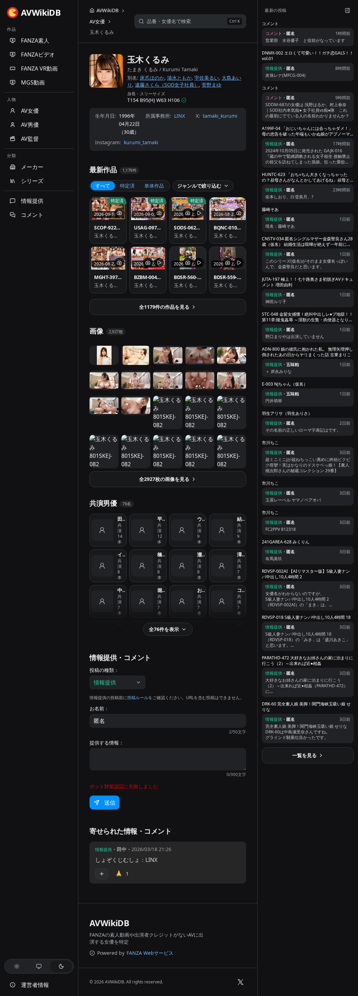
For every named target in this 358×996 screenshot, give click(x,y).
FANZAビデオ (38, 54)
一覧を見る (304, 755)
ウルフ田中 (201, 518)
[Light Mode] (17, 966)
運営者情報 (35, 985)
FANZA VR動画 (39, 68)
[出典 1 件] (183, 100)
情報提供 (32, 201)
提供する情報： (107, 742)
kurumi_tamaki (141, 142)
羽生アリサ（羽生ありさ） (287, 413)
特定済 (127, 185)
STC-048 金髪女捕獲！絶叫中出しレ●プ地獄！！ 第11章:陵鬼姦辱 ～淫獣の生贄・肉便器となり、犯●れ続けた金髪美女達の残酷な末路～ (307, 317)
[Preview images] (119, 213)
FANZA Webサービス (150, 953)
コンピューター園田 (241, 590)
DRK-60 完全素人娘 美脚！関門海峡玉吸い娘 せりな (306, 706)
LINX (179, 115)
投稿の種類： (104, 670)
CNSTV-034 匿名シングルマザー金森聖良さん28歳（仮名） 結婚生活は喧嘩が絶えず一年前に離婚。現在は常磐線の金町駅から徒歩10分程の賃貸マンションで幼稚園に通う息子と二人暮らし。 (307, 241)
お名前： (99, 708)
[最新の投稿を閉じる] (347, 10)
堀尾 (161, 590)
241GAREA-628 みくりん (285, 542)
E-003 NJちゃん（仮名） (285, 384)
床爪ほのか (152, 77)
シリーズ (32, 181)
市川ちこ (270, 443)
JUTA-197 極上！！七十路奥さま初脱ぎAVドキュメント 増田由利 (307, 282)
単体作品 (154, 185)
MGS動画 (33, 82)
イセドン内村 (121, 554)
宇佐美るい (206, 77)
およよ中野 (201, 590)
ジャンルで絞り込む (199, 185)
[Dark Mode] (61, 966)
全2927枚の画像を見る (164, 479)
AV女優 (30, 111)
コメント (32, 215)
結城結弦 (241, 518)
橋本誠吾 (161, 554)
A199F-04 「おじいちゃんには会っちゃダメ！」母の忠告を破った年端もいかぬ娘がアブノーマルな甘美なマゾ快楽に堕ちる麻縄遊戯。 (307, 131)
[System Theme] (39, 966)
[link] (102, 32)
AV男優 (30, 125)
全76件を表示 (164, 629)
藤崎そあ (270, 209)
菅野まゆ (211, 84)
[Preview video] (199, 213)
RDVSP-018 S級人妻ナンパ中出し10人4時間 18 (306, 617)
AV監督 (30, 138)
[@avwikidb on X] (240, 982)
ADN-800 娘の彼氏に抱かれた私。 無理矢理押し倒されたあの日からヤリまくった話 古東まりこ (307, 352)
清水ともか (179, 77)
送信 (109, 802)
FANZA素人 (35, 40)
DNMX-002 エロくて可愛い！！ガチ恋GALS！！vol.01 (307, 55)
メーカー (32, 167)
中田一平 (121, 590)
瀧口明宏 (201, 554)
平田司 (161, 518)
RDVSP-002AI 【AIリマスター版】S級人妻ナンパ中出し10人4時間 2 (306, 574)
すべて (102, 185)
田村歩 (121, 518)
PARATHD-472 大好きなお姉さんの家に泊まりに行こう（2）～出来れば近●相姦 (307, 660)
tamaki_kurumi (220, 115)
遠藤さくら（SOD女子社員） (167, 84)
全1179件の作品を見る (164, 306)
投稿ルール (137, 698)
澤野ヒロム (241, 554)
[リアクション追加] (101, 873)
